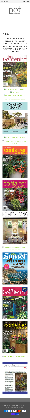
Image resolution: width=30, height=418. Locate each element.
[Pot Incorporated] (15, 10)
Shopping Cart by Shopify (17, 407)
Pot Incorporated (11, 405)
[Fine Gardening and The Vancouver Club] (15, 87)
